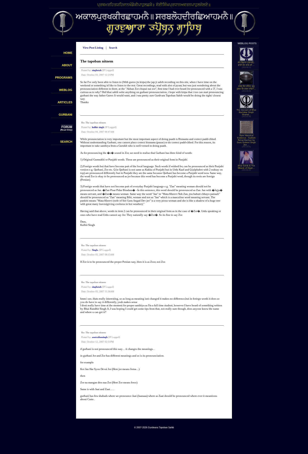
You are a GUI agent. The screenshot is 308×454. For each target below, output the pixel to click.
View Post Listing (93, 47)
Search (113, 47)
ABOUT (67, 65)
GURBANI (65, 114)
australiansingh (99, 337)
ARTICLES (65, 102)
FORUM (66, 127)
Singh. (95, 250)
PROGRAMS (63, 77)
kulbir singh (98, 127)
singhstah (96, 70)
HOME (67, 52)
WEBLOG (65, 90)
